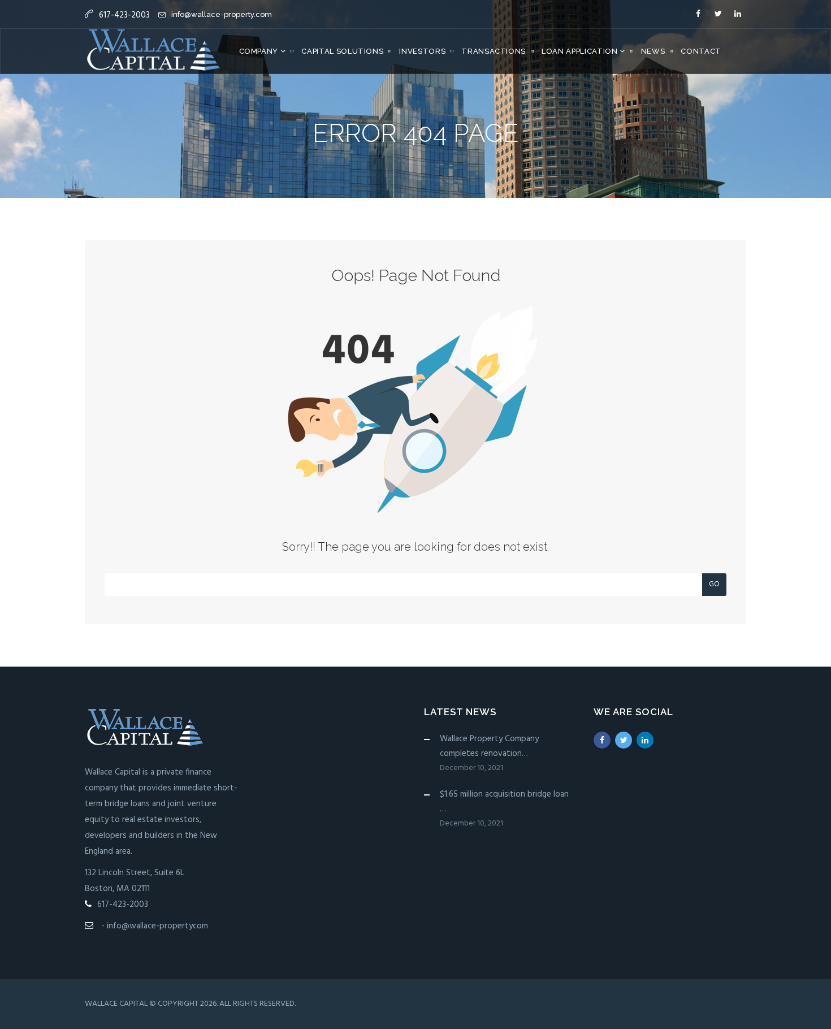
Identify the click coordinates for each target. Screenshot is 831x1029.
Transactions (493, 51)
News (653, 51)
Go (714, 584)
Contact (701, 51)
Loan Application (581, 51)
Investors (422, 51)
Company (259, 51)
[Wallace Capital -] (153, 51)
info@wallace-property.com (221, 14)
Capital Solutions (342, 51)
